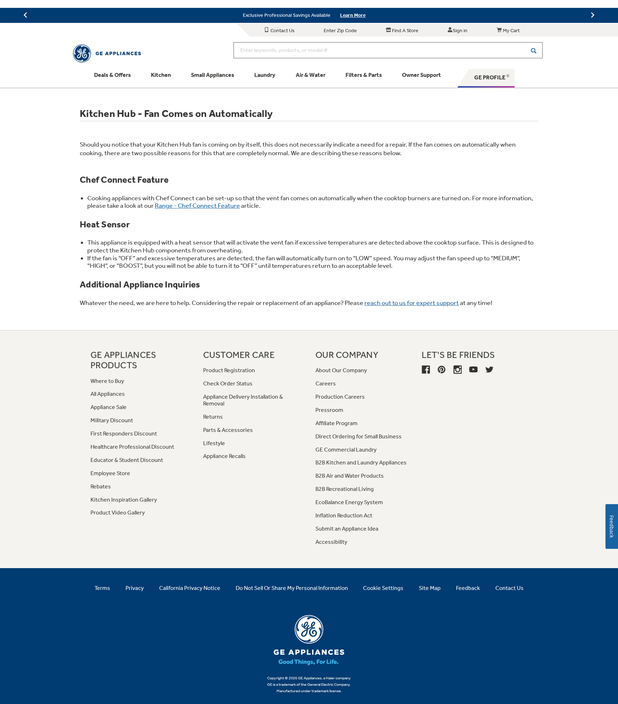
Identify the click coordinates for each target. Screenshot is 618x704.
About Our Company (341, 370)
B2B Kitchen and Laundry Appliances (361, 462)
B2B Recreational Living (344, 489)
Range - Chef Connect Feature (197, 206)
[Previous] (25, 16)
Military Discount (111, 420)
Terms (102, 588)
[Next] (592, 16)
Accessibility (331, 541)
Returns (213, 416)
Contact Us (282, 31)
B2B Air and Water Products (349, 475)
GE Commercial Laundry (346, 449)
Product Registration (229, 370)
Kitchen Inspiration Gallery (123, 499)
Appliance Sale (108, 407)
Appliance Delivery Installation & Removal (243, 400)
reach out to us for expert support (411, 303)
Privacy (135, 588)
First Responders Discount (123, 433)
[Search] (533, 50)
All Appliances (107, 393)
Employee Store (110, 473)
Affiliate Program (336, 423)
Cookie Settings (383, 588)
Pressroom (329, 410)
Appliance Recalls (224, 456)
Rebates (100, 486)
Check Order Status (227, 383)
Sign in (460, 31)
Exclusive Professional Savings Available (286, 15)
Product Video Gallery (117, 512)
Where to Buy (107, 381)
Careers (325, 383)
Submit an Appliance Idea (346, 528)
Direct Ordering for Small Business (358, 436)
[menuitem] (112, 78)
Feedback (468, 588)
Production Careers (340, 396)
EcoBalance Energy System (349, 502)
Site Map (430, 588)
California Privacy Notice (189, 588)
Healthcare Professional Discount (132, 446)
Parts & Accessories (228, 430)
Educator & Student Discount (126, 460)
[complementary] (309, 15)
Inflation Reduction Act (343, 515)
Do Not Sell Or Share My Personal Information (292, 588)
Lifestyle (214, 443)
